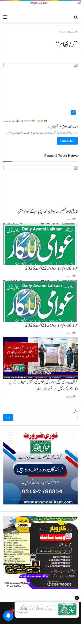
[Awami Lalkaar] (40, 7)
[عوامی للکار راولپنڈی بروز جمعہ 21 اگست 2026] (40, 301)
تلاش (76, 411)
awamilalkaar (9, 121)
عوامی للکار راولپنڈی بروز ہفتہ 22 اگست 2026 (51, 268)
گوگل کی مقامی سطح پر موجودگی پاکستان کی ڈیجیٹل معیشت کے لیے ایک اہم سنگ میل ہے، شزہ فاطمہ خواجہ (43, 385)
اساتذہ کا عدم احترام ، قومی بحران (63, 127)
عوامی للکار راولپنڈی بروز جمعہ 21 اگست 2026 (51, 325)
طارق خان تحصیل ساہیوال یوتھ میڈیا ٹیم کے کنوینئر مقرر (47, 211)
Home (71, 32)
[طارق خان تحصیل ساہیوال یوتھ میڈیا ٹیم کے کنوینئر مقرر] (40, 187)
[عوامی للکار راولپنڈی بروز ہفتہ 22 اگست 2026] (40, 244)
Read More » (67, 141)
